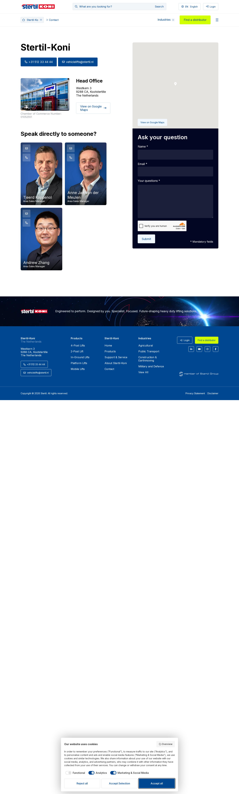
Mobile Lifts (78, 369)
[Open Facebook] (215, 349)
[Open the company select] (32, 20)
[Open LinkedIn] (191, 349)
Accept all (157, 783)
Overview (167, 744)
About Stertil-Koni (116, 363)
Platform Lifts (79, 363)
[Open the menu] (217, 20)
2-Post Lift (77, 351)
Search (159, 6)
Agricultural (145, 345)
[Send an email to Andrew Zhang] (26, 213)
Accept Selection (119, 783)
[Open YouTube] (199, 349)
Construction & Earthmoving (147, 359)
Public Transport (148, 351)
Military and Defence (151, 366)
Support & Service (116, 357)
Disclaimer (212, 393)
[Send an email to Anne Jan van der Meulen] (71, 148)
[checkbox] (74, 773)
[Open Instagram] (207, 349)
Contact (54, 20)
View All (143, 372)
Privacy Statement (195, 393)
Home (108, 345)
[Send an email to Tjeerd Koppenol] (26, 148)
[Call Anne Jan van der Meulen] (71, 157)
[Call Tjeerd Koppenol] (26, 157)
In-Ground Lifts (80, 357)
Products (110, 351)
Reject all (82, 783)
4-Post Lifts (78, 345)
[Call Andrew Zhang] (26, 223)
